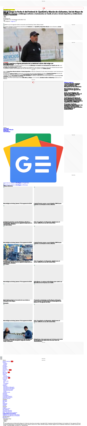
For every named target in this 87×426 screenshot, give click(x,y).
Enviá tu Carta (6, 392)
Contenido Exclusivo (7, 396)
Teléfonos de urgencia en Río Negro (11, 414)
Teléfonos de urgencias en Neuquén (11, 415)
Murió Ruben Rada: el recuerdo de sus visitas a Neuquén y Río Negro (16, 300)
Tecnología (5, 383)
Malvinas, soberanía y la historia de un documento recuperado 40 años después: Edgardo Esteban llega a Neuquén (17, 340)
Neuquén (5, 400)
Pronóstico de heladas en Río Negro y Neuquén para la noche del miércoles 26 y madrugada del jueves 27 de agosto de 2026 (47, 301)
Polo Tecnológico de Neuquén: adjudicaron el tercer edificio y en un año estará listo (73, 94)
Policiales (5, 393)
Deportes (8, 10)
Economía (5, 366)
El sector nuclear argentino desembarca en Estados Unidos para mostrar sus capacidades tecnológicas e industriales (73, 106)
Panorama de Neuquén (8, 387)
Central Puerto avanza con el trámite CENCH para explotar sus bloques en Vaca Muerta (72, 85)
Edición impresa (6, 398)
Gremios (5, 363)
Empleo (4, 407)
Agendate (6, 372)
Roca (4, 402)
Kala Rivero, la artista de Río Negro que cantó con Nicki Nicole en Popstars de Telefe (48, 282)
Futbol (4, 10)
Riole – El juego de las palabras (10, 412)
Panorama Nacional (8, 390)
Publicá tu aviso (6, 408)
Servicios (5, 368)
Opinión (4, 385)
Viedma (4, 405)
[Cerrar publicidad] (1, 357)
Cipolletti (5, 404)
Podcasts (5, 394)
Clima (4, 380)
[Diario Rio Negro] (3, 422)
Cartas (4, 391)
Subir (5, 421)
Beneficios (5, 417)
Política (4, 362)
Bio (4, 382)
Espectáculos (6, 376)
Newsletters (7, 370)
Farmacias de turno (7, 411)
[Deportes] (43, 9)
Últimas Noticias (8, 361)
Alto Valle (5, 401)
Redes (4, 371)
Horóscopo (5, 381)
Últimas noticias (68, 82)
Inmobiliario (5, 395)
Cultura (4, 374)
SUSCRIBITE (9, 9)
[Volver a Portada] (43, 8)
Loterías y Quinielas (7, 410)
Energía (4, 365)
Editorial (5, 386)
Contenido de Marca (7, 397)
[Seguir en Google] (3, 25)
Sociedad (5, 379)
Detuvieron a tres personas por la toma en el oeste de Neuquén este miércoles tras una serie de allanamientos (48, 340)
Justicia (5, 364)
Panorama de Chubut (8, 389)
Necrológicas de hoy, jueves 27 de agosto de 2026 (72, 90)
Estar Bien (6, 377)
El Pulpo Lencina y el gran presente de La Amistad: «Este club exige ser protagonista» (28, 64)
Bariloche (5, 403)
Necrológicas (6, 409)
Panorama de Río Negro (9, 388)
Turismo (4, 367)
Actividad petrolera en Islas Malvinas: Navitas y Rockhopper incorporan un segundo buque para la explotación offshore (73, 100)
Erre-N (5, 375)
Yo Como (5, 384)
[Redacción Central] (4, 15)
